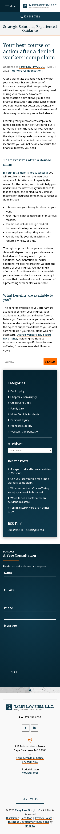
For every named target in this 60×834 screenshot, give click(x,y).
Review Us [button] (30, 799)
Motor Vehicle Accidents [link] (24, 414)
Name (8, 573)
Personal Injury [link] (19, 420)
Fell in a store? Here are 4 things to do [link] (28, 509)
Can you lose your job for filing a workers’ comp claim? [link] (28, 480)
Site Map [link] (26, 818)
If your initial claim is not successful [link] (25, 172)
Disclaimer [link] (12, 818)
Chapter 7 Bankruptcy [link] (23, 397)
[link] (40, 6)
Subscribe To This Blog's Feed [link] (26, 530)
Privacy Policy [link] (43, 818)
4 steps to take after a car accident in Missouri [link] (30, 471)
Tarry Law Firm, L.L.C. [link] (32, 67)
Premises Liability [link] (21, 426)
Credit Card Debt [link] (20, 403)
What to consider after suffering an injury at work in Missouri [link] (28, 490)
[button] (10, 6)
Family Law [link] (17, 408)
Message (10, 625)
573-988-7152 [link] (32, 16)
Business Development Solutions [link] (28, 822)
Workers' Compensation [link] (26, 70)
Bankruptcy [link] (17, 391)
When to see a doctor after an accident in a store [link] (27, 500)
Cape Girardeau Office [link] (30, 758)
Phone (8, 608)
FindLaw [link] (30, 825)
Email (9, 590)
